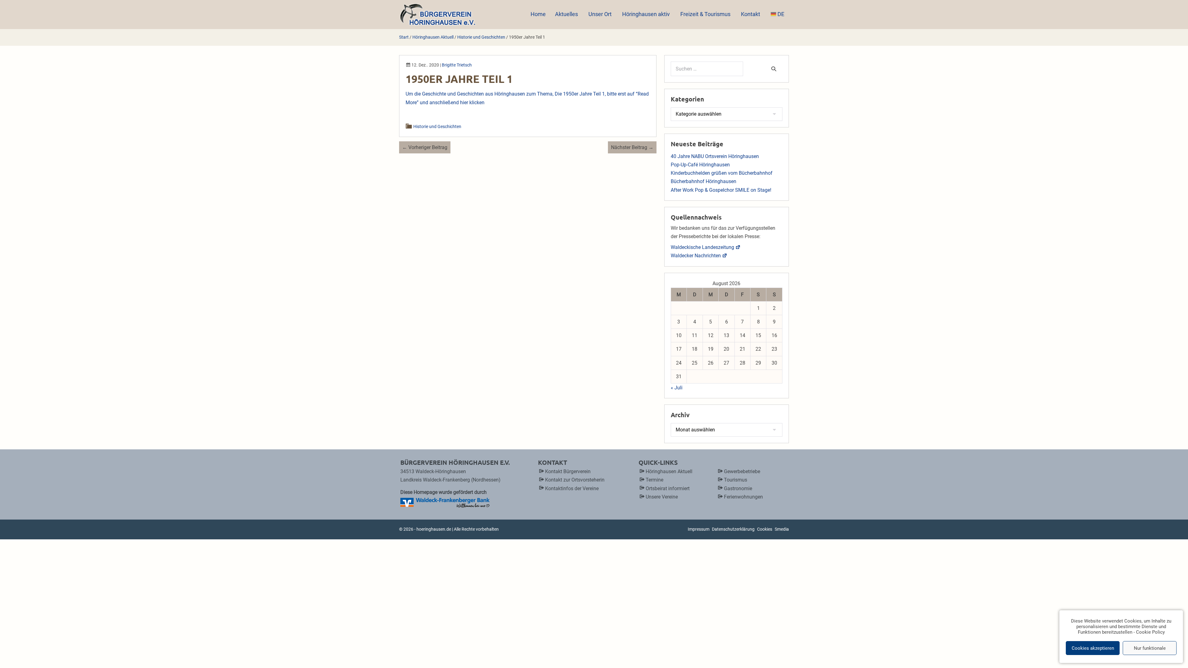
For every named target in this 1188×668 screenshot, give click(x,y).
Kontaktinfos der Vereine (572, 488)
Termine (654, 480)
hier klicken (472, 102)
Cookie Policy (1150, 632)
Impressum (698, 529)
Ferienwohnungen (743, 497)
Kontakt (751, 14)
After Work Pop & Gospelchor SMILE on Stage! (721, 190)
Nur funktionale (1150, 648)
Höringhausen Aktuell (669, 471)
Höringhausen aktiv (646, 14)
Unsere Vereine (662, 497)
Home (538, 14)
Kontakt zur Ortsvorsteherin (575, 480)
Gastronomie (738, 488)
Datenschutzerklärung (733, 529)
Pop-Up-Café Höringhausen (700, 165)
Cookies (764, 529)
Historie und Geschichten (437, 126)
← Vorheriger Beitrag (424, 147)
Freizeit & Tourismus (706, 14)
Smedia (782, 529)
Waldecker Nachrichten (696, 256)
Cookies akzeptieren (1093, 648)
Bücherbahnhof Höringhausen (703, 181)
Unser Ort (600, 14)
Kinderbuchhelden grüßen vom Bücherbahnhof (722, 173)
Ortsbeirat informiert (668, 488)
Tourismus (735, 480)
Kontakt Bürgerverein (568, 471)
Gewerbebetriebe (742, 471)
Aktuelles (567, 14)
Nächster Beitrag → (632, 147)
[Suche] (773, 68)
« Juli (676, 388)
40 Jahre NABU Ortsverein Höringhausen (715, 156)
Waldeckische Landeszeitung (702, 247)
